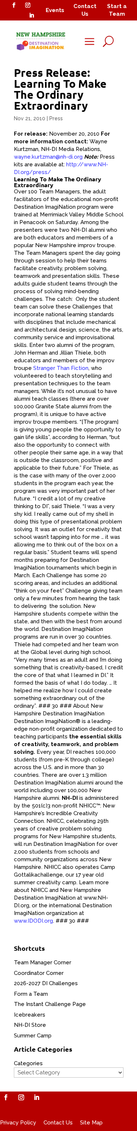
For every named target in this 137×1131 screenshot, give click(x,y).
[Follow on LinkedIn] (31, 15)
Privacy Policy (18, 1122)
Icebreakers (29, 1014)
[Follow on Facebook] (14, 5)
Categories (28, 1063)
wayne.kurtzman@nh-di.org (48, 157)
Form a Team (31, 994)
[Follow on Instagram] (28, 5)
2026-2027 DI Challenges (46, 983)
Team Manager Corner (42, 962)
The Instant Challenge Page (50, 1004)
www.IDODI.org (33, 921)
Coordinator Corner (39, 973)
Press (56, 118)
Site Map (91, 1122)
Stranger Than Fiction (60, 368)
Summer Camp (33, 1035)
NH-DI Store (30, 1025)
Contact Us (58, 1122)
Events (55, 10)
